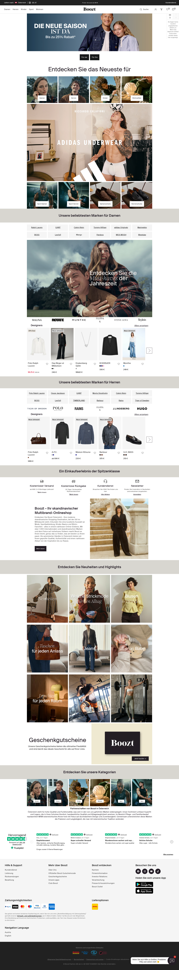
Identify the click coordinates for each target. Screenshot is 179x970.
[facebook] (138, 871)
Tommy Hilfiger (100, 227)
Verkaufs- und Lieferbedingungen (29, 916)
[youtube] (151, 871)
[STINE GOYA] (121, 320)
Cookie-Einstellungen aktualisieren (117, 959)
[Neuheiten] (89, 278)
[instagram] (144, 871)
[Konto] (156, 9)
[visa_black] (15, 907)
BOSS (36, 235)
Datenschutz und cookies (95, 959)
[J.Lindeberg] (121, 409)
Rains (121, 400)
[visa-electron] (37, 907)
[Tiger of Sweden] (37, 409)
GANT (58, 227)
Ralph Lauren (36, 227)
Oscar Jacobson (58, 393)
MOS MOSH (121, 235)
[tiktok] (158, 871)
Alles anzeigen (141, 325)
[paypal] (8, 907)
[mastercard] (22, 907)
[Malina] (37, 320)
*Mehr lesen (73, 494)
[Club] (161, 9)
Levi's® (58, 235)
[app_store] (144, 891)
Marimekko (142, 227)
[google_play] (144, 884)
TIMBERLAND (79, 400)
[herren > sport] (142, 792)
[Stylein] (142, 320)
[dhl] (95, 907)
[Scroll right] (149, 351)
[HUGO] (142, 409)
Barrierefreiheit (79, 959)
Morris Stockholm (100, 393)
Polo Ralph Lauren (37, 393)
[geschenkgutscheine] (121, 743)
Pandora (100, 235)
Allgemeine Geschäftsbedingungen (59, 959)
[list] (86, 351)
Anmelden (137, 494)
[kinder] (79, 792)
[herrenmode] (58, 792)
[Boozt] (89, 9)
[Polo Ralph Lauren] (58, 409)
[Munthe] (79, 320)
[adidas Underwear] (89, 142)
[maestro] (30, 907)
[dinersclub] (44, 907)
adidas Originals (121, 227)
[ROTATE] (58, 320)
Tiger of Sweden (142, 400)
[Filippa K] (100, 320)
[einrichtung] (100, 792)
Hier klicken (105, 494)
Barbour (100, 400)
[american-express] (52, 907)
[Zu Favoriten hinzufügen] (47, 364)
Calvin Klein (79, 227)
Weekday (142, 235)
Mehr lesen (40, 549)
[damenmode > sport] (121, 792)
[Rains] (79, 409)
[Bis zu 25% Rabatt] (89, 32)
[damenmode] (37, 792)
